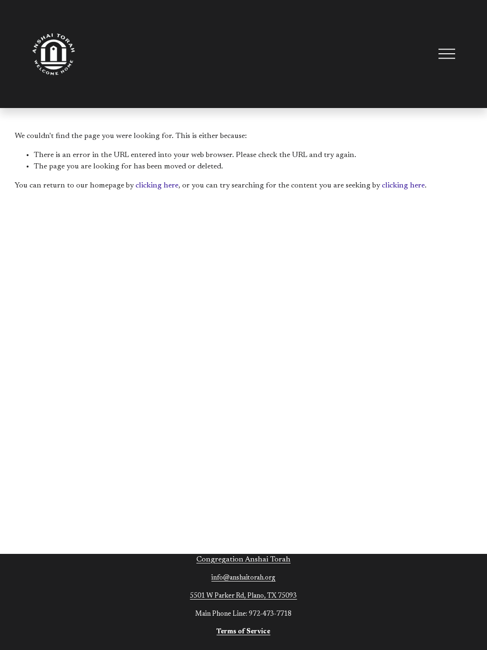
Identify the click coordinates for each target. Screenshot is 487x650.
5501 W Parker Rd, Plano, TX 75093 (243, 596)
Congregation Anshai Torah (243, 559)
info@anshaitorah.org (243, 577)
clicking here (157, 185)
